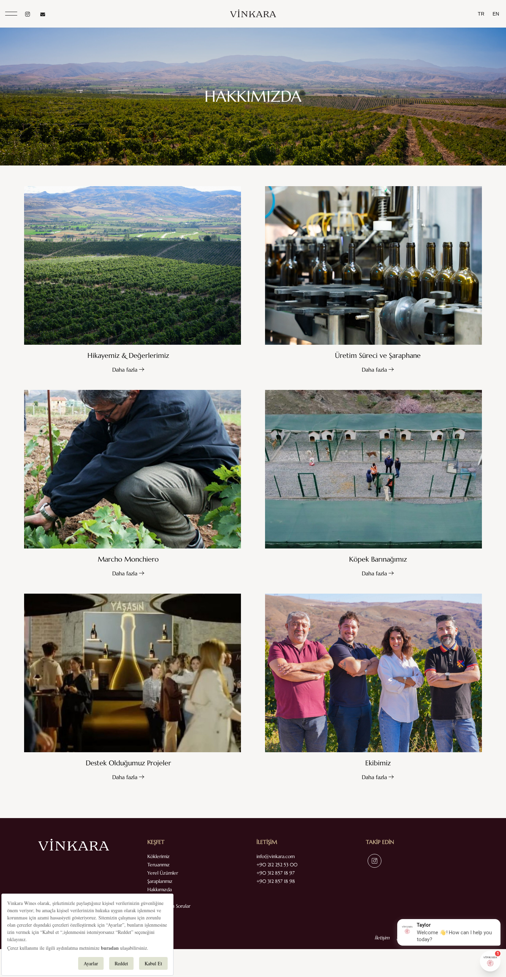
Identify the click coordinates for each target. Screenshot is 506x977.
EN (496, 14)
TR (481, 14)
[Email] (43, 14)
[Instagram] (27, 14)
